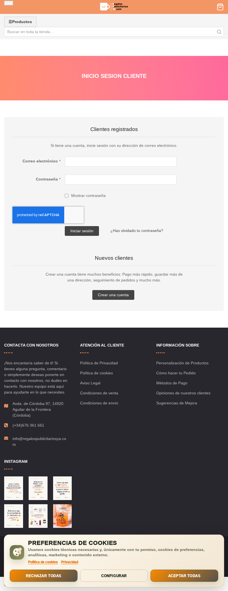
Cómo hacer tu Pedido (176, 373)
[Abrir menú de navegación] (8, 3)
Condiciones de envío (99, 403)
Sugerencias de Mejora (176, 403)
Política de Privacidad (99, 363)
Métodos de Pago (171, 383)
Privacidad (69, 562)
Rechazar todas (43, 576)
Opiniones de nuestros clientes (183, 393)
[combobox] (114, 31)
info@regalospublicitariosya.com (39, 441)
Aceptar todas (184, 576)
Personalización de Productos (182, 363)
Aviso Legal (90, 383)
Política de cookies (96, 373)
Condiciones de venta (99, 393)
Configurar (114, 576)
